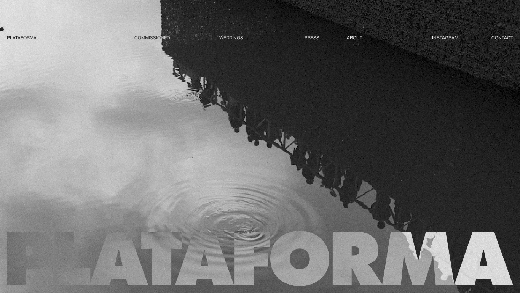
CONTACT (502, 37)
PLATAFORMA (22, 37)
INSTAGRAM (445, 37)
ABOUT (354, 37)
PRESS (312, 37)
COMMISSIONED (152, 37)
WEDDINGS (231, 37)
